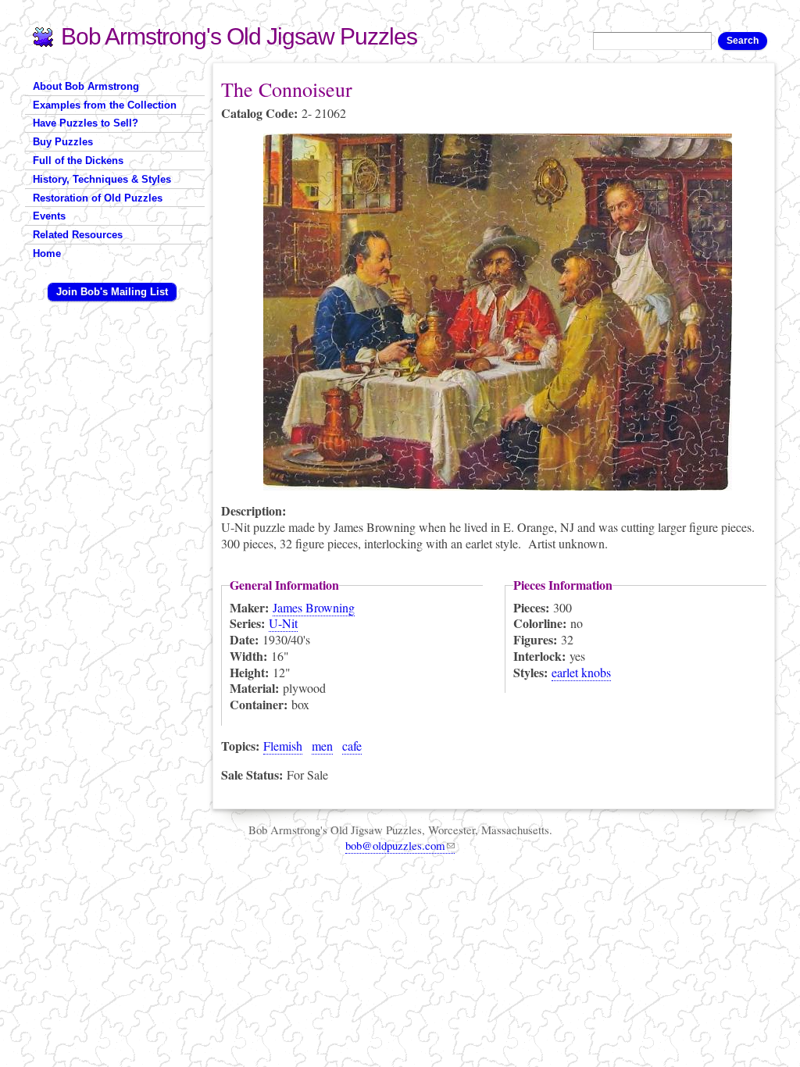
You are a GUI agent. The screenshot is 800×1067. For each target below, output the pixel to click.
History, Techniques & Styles (102, 179)
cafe (352, 745)
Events (49, 216)
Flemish (282, 745)
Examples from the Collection (105, 105)
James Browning (314, 607)
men (322, 745)
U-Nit (283, 623)
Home (47, 253)
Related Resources (78, 235)
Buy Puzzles (63, 142)
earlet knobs (581, 672)
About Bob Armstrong (86, 86)
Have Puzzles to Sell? (85, 123)
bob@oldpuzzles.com (395, 845)
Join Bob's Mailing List (112, 292)
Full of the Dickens (78, 160)
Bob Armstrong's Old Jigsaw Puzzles (239, 36)
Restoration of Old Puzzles (97, 198)
